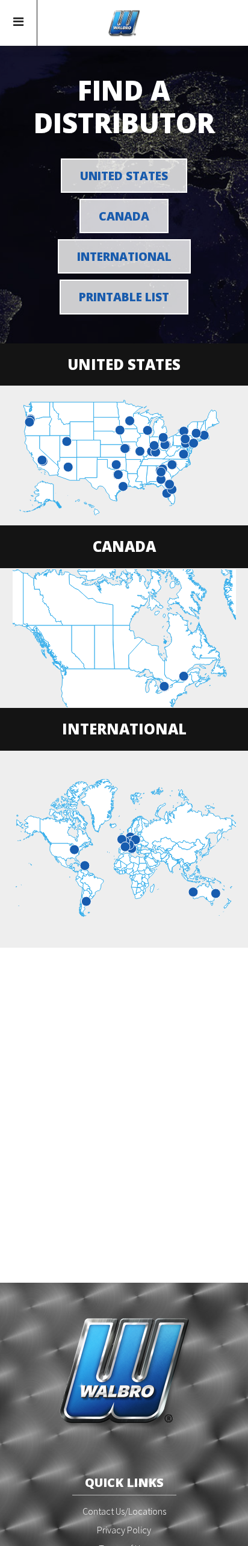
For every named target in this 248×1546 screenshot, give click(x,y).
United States (124, 175)
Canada (124, 216)
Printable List (124, 297)
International (124, 256)
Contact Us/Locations (124, 1511)
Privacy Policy (124, 1530)
